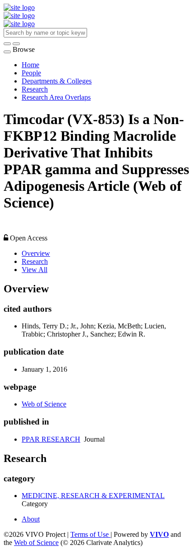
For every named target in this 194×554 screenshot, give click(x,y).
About (31, 519)
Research (35, 89)
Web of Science (44, 404)
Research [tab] (35, 261)
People (31, 73)
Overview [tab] (36, 253)
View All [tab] (34, 269)
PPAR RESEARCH (51, 439)
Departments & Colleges (57, 81)
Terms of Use (90, 534)
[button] (7, 43)
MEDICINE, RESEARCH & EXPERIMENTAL (93, 495)
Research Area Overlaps (56, 97)
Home (30, 65)
